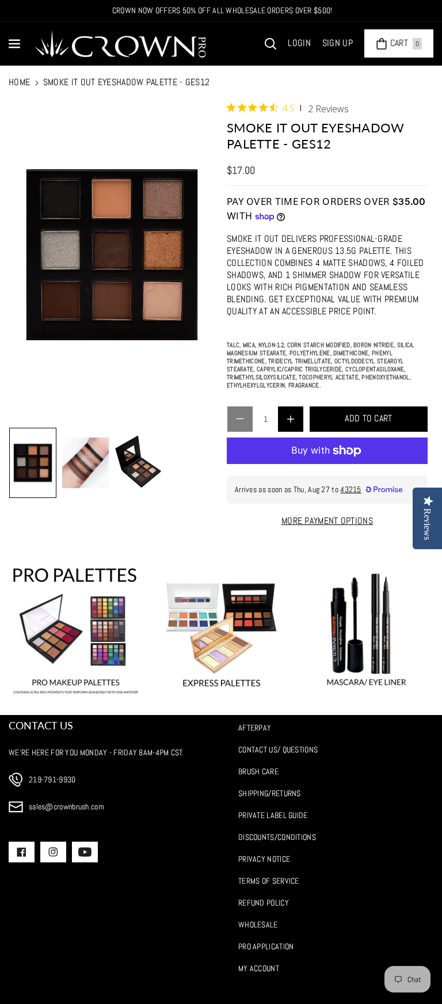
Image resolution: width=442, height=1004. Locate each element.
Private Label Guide (273, 815)
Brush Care (258, 771)
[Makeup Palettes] (76, 631)
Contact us (41, 725)
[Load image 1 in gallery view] (32, 463)
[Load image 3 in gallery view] (138, 463)
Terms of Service (268, 881)
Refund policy (263, 902)
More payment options (327, 521)
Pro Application (266, 946)
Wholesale (258, 924)
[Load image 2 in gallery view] (85, 463)
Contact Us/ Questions (278, 749)
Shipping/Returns (269, 793)
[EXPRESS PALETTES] (221, 631)
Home (19, 82)
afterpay (254, 727)
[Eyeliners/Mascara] (366, 631)
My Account (258, 968)
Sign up (337, 43)
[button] (15, 43)
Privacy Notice (264, 859)
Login (299, 43)
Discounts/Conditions (277, 837)
